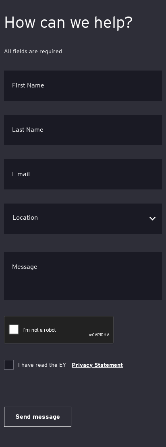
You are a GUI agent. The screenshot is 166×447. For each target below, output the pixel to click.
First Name (28, 85)
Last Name (28, 129)
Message (24, 266)
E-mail (21, 174)
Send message (37, 416)
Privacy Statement (97, 365)
